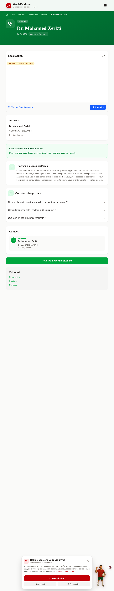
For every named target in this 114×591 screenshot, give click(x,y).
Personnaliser (75, 584)
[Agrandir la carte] (103, 55)
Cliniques (13, 285)
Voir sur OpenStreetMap (22, 107)
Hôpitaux (13, 281)
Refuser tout (40, 584)
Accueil (11, 15)
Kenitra (44, 15)
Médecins (33, 15)
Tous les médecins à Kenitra (57, 261)
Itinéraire (99, 107)
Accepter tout (58, 578)
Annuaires (22, 15)
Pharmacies (14, 277)
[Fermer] (88, 561)
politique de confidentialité (65, 572)
